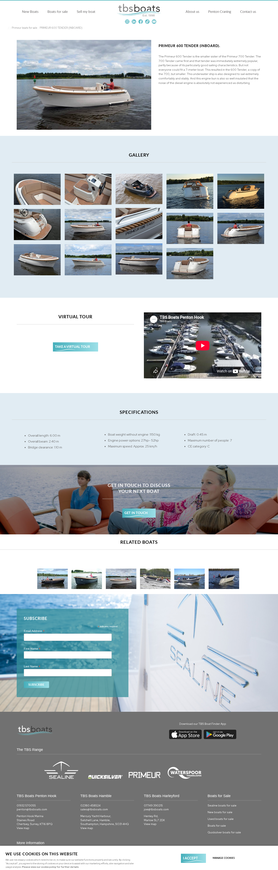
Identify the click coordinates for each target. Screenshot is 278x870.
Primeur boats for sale (24, 28)
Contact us (248, 11)
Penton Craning (219, 11)
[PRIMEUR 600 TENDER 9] (189, 228)
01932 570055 (26, 805)
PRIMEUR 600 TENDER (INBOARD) (61, 28)
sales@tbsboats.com (94, 809)
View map (23, 828)
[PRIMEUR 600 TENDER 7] (37, 224)
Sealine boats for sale (222, 805)
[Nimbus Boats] (166, 778)
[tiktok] (147, 23)
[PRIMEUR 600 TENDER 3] (139, 189)
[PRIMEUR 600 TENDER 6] (139, 223)
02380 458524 (90, 805)
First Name (32, 649)
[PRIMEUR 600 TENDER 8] (88, 224)
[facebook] (141, 23)
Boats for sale (57, 11)
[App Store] (185, 739)
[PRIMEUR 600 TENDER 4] (189, 191)
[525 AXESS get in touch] (139, 500)
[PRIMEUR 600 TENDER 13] (88, 259)
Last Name (32, 666)
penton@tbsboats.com (32, 809)
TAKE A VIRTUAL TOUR (72, 346)
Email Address (34, 631)
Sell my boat (86, 11)
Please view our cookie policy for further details (50, 867)
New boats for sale (220, 812)
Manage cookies (224, 858)
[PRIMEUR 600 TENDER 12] (37, 259)
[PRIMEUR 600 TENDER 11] (139, 259)
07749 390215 (153, 805)
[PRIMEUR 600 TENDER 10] (240, 228)
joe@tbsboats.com (156, 809)
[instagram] (127, 23)
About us (192, 11)
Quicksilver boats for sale (224, 832)
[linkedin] (134, 23)
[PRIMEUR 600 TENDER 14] (189, 263)
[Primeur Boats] (146, 778)
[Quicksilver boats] (107, 778)
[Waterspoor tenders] (187, 778)
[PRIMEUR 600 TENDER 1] (37, 189)
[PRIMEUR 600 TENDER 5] (240, 191)
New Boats (30, 11)
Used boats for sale (221, 819)
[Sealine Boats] (63, 778)
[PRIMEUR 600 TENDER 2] (88, 189)
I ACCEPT (190, 858)
